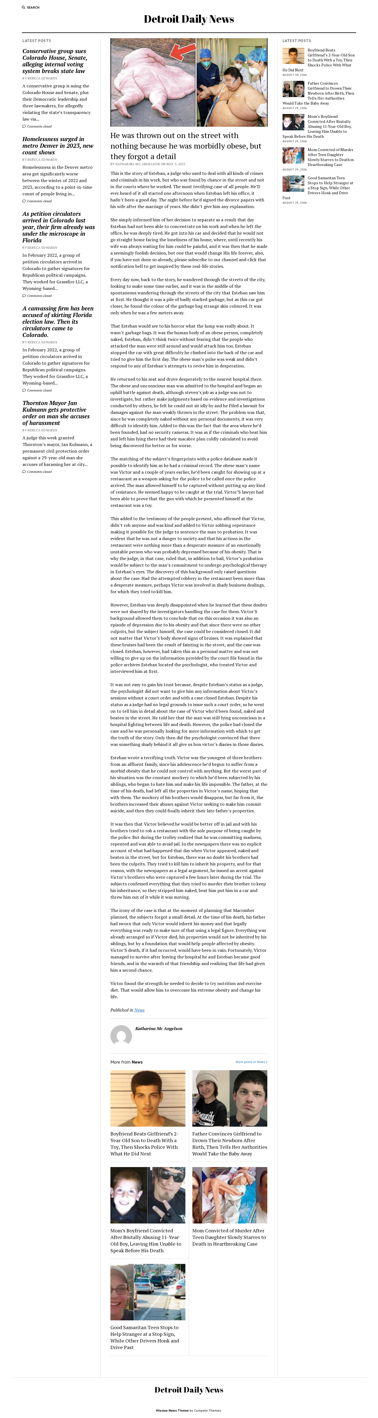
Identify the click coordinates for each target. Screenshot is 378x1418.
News (139, 1010)
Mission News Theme (172, 1410)
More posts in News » (252, 1062)
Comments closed (38, 126)
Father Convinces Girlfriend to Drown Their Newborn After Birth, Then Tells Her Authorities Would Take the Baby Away (229, 1143)
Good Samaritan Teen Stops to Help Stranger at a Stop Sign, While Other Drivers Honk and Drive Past (144, 1337)
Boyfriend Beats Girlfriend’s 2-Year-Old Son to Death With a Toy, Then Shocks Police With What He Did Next (144, 1143)
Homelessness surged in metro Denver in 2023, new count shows (57, 145)
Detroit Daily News (189, 19)
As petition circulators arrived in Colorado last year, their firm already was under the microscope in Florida (58, 226)
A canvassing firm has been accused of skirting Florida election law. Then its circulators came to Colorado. (58, 321)
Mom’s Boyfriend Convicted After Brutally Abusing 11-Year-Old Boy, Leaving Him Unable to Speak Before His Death (145, 1240)
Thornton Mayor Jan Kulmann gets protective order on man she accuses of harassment (56, 413)
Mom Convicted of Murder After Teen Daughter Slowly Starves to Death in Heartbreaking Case (229, 1237)
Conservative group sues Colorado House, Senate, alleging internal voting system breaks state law (54, 61)
